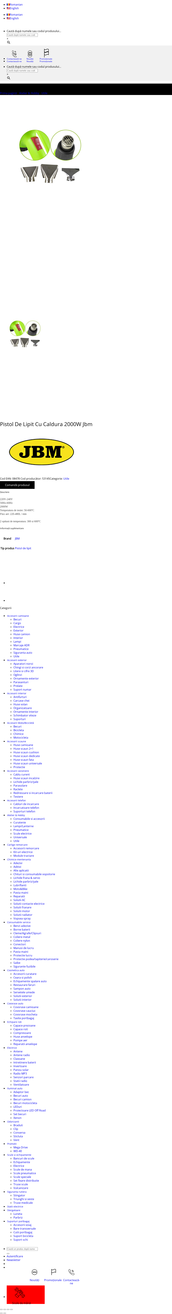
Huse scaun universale (27, 763)
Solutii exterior (22, 996)
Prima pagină (8, 93)
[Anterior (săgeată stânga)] (1, 1313)
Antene (18, 1051)
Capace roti (20, 1029)
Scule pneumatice (24, 1173)
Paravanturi (20, 682)
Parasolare (20, 785)
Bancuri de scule (23, 1158)
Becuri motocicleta (25, 1103)
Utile (44, 93)
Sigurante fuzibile (24, 966)
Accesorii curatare (24, 974)
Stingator (19, 1195)
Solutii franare (22, 907)
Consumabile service (19, 922)
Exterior (18, 630)
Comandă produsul (17, 485)
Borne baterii (21, 929)
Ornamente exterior (26, 678)
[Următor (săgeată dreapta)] (4, 1313)
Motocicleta (20, 737)
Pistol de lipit (23, 548)
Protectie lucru (22, 955)
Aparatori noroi (23, 664)
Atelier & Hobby (29, 93)
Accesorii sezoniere (18, 770)
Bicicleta (18, 730)
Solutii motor (21, 911)
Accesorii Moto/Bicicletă (20, 722)
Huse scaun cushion (26, 752)
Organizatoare (22, 708)
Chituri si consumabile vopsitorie (34, 874)
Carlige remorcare (17, 844)
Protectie (19, 767)
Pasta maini (20, 892)
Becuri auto (20, 1096)
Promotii (12, 1143)
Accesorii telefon (16, 800)
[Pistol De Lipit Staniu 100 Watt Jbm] (15, 600)
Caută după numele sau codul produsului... (34, 31)
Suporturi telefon (24, 811)
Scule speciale (22, 1177)
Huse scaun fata (23, 760)
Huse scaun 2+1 (23, 748)
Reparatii (19, 896)
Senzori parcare (23, 1077)
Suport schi (20, 1240)
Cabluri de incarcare (26, 804)
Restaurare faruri (24, 985)
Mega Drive (20, 1147)
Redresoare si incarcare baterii (32, 793)
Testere (18, 796)
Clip (15, 1129)
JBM (17, 538)
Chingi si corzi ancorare (28, 667)
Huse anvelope (22, 1036)
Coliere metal (21, 937)
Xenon (17, 1118)
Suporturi (19, 719)
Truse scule (20, 1184)
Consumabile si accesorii (29, 819)
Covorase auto (15, 1003)
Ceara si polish (22, 977)
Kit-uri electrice (23, 852)
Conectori (19, 944)
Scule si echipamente (19, 1154)
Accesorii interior (16, 693)
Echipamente (21, 1162)
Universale (20, 837)
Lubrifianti (19, 885)
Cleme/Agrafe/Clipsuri (27, 933)
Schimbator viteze (24, 715)
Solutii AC (19, 900)
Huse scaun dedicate (26, 756)
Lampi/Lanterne (23, 826)
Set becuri (19, 1114)
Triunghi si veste (23, 1199)
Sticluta (18, 1136)
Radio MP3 (20, 1073)
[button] (13, 1260)
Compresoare (22, 1033)
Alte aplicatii (21, 870)
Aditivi (17, 867)
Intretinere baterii (24, 1062)
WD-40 (17, 1151)
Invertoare (20, 1066)
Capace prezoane (24, 1025)
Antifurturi (20, 697)
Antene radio (21, 1055)
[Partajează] (8, 1309)
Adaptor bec (21, 1092)
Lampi (17, 641)
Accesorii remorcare (26, 848)
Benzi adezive (22, 926)
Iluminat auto (14, 1088)
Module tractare (23, 856)
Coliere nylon (21, 940)
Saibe (16, 963)
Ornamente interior (25, 712)
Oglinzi (17, 675)
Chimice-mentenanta (19, 859)
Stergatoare (13, 1210)
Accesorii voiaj (22, 1225)
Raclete (18, 789)
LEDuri (17, 1107)
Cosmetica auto (16, 970)
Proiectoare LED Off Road (29, 1110)
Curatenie (19, 822)
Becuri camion (22, 1099)
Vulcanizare (20, 1188)
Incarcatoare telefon (26, 808)
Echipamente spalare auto (30, 981)
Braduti (18, 1125)
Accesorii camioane (18, 615)
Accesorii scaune (16, 741)
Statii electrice (15, 1206)
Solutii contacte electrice (29, 904)
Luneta (17, 1214)
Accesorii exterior (17, 660)
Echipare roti (14, 1022)
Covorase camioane (25, 1007)
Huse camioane (23, 745)
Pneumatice (21, 649)
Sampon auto (22, 988)
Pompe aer (20, 1040)
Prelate (18, 686)
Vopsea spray (22, 918)
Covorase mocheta (25, 1014)
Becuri (17, 619)
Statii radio (20, 1081)
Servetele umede (24, 992)
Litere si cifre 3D (23, 671)
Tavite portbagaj (23, 1018)
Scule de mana (22, 1169)
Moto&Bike (20, 889)
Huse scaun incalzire (26, 778)
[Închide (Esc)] (11, 1309)
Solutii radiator (22, 915)
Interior (18, 638)
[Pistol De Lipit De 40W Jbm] (15, 583)
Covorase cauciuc (24, 1011)
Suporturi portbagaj (18, 1221)
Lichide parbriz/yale (25, 782)
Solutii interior (22, 1000)
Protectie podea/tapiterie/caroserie (35, 959)
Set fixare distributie (26, 1180)
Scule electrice (22, 833)
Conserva (19, 1132)
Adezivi (17, 863)
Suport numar (22, 689)
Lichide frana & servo (26, 878)
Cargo (17, 623)
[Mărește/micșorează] (1, 1309)
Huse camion (21, 634)
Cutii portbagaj (22, 1232)
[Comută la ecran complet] (4, 1309)
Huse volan (20, 704)
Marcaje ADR (21, 645)
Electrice (18, 627)
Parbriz (18, 1217)
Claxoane (19, 1059)
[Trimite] (8, 1253)
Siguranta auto (22, 652)
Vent (16, 1140)
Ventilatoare (21, 1084)
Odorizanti (13, 1121)
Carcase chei (21, 700)
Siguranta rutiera (17, 1191)
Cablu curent (21, 774)
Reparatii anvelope (25, 1044)
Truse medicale (23, 1203)
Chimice (18, 734)
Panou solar (21, 1070)
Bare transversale (24, 1228)
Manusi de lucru (23, 948)
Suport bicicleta (23, 1236)
